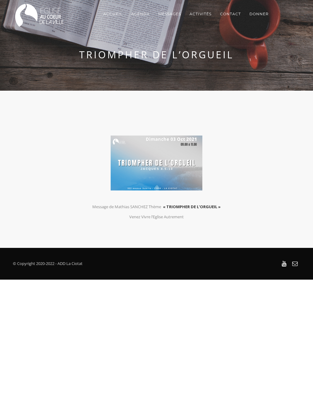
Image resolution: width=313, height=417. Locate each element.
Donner (259, 14)
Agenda (140, 14)
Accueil (113, 14)
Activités (201, 14)
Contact (230, 14)
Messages (169, 14)
